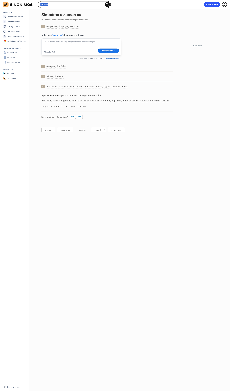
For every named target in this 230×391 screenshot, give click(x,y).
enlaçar (127, 100)
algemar (65, 100)
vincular (144, 100)
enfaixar (54, 106)
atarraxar (155, 100)
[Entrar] (224, 4)
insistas (59, 76)
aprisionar (96, 100)
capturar (116, 100)
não (79, 117)
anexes (62, 86)
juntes (98, 86)
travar (72, 106)
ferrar (64, 106)
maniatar (77, 100)
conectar (81, 106)
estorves (74, 26)
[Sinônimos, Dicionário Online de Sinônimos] (19, 4)
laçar (135, 100)
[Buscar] (107, 4)
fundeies (61, 66)
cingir (45, 106)
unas (124, 86)
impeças (63, 26)
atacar (56, 100)
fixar (86, 100)
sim (72, 117)
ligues (107, 86)
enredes (89, 86)
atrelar (165, 100)
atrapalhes (51, 26)
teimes (49, 76)
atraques (50, 66)
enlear (106, 100)
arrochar (46, 100)
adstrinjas (51, 86)
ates (69, 86)
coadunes (78, 86)
